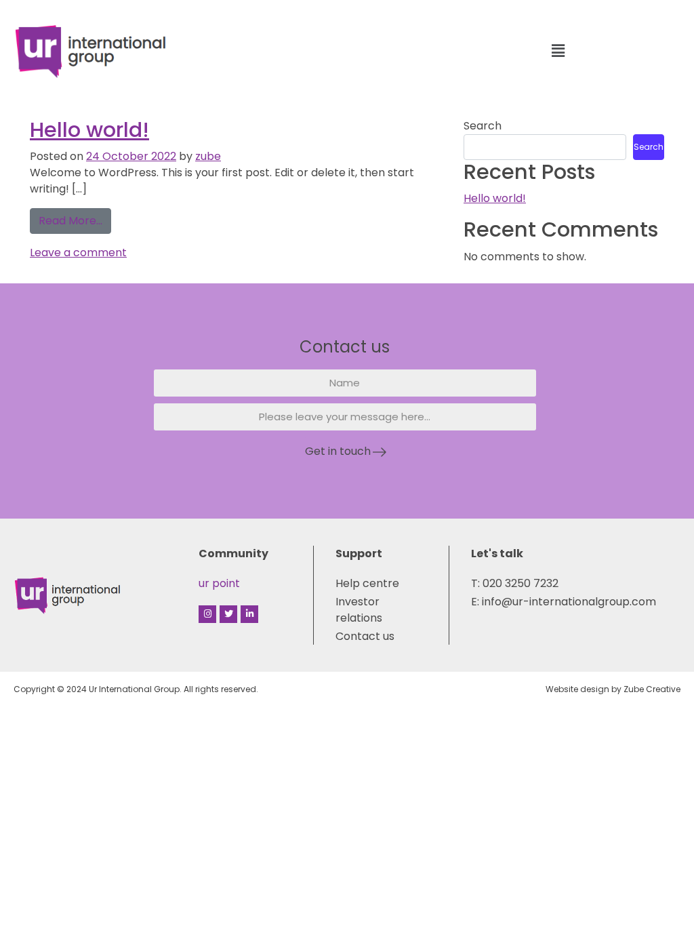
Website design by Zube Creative (613, 689)
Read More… (75, 218)
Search (483, 126)
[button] (557, 51)
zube (208, 156)
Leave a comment (78, 252)
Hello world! (89, 129)
